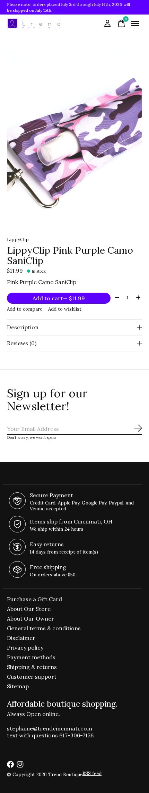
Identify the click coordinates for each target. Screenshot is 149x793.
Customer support (31, 676)
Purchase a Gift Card (34, 599)
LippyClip (18, 240)
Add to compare (24, 309)
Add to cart (59, 298)
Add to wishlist (64, 309)
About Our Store (29, 608)
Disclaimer (21, 637)
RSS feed (92, 773)
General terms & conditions (44, 628)
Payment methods (31, 657)
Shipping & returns (32, 666)
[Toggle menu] (135, 23)
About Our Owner (30, 618)
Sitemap (18, 686)
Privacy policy (25, 647)
